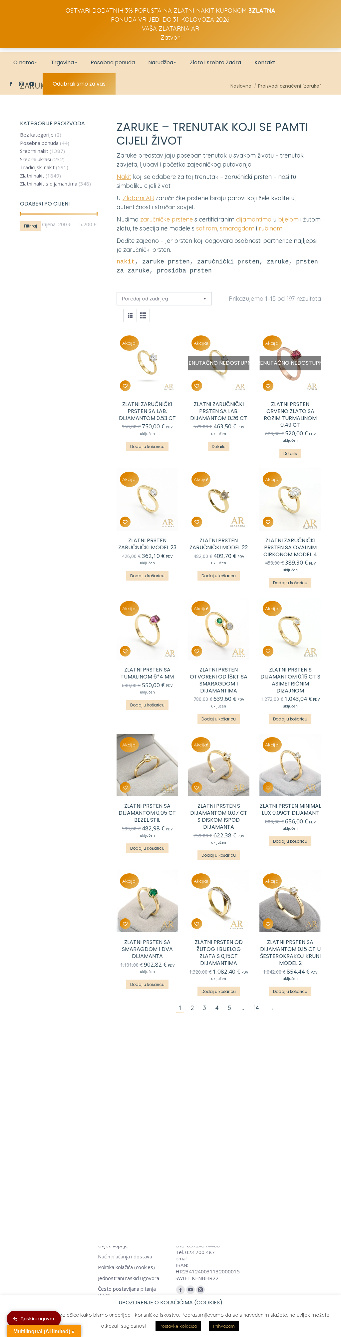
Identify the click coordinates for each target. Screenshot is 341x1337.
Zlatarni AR (138, 198)
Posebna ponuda (39, 143)
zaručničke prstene (166, 219)
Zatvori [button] (170, 37)
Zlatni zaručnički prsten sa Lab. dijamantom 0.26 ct (218, 411)
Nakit (124, 177)
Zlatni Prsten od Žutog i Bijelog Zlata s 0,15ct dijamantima (219, 952)
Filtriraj (30, 226)
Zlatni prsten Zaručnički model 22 (218, 544)
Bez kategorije (37, 135)
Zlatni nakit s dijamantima (48, 184)
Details (218, 446)
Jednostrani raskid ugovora (128, 1278)
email (181, 1258)
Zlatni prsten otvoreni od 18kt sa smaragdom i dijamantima (218, 680)
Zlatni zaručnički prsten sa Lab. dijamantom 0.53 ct (147, 411)
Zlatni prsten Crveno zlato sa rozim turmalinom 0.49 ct (290, 414)
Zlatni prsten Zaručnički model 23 (147, 544)
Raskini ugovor (38, 1319)
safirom (206, 228)
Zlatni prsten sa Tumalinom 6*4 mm (147, 673)
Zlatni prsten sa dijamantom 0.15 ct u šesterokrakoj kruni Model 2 (290, 952)
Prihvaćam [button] (224, 1326)
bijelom (288, 219)
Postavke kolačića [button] (178, 1326)
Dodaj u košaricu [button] (147, 446)
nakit (126, 261)
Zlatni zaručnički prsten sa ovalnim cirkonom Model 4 (290, 547)
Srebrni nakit (34, 151)
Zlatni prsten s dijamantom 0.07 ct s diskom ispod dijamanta (218, 816)
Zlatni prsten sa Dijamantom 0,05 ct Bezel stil (147, 813)
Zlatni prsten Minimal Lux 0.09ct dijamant (290, 809)
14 (256, 1008)
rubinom (270, 228)
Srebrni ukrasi (35, 159)
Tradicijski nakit (37, 167)
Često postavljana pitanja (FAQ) (127, 1292)
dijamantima (253, 219)
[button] (125, 385)
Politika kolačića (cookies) (126, 1267)
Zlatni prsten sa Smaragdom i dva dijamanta (147, 949)
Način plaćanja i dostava (125, 1256)
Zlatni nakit (32, 176)
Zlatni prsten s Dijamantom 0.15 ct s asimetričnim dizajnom (290, 680)
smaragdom (237, 228)
